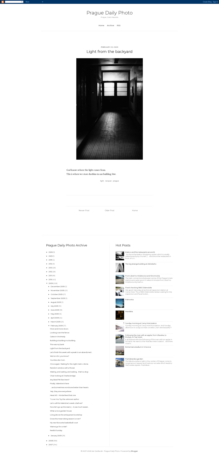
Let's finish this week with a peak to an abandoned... (71, 352)
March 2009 (56, 322)
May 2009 (55, 314)
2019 (51, 260)
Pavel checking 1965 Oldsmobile (138, 288)
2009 (51, 283)
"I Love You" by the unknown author (64, 399)
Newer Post (84, 210)
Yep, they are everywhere (60, 391)
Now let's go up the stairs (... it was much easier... (69, 407)
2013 (51, 268)
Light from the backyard (60, 348)
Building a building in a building (62, 340)
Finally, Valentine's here (59, 383)
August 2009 (56, 302)
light (102, 181)
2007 (51, 445)
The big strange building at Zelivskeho (140, 264)
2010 (51, 279)
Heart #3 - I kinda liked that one (63, 395)
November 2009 (58, 290)
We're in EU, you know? (59, 356)
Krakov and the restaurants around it (140, 252)
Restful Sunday (56, 430)
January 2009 (56, 436)
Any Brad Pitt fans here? (59, 380)
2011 (50, 276)
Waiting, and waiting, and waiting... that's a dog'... (69, 372)
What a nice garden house (61, 411)
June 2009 (55, 310)
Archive (110, 25)
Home (101, 25)
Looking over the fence (59, 333)
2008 (51, 441)
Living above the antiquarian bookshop (66, 415)
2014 (51, 264)
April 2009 (55, 318)
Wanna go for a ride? (58, 427)
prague (116, 181)
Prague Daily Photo (109, 13)
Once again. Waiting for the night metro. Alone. (69, 364)
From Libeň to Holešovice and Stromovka (142, 276)
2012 (50, 272)
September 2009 (58, 298)
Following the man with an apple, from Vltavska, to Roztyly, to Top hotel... (145, 336)
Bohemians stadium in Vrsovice (138, 347)
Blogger (134, 451)
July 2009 (55, 306)
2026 (51, 252)
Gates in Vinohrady (57, 337)
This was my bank (57, 344)
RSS (118, 25)
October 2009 (57, 294)
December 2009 (58, 286)
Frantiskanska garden (134, 359)
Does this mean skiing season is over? (65, 419)
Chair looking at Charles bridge (63, 376)
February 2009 (57, 326)
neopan (108, 181)
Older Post (109, 210)
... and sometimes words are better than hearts (69, 387)
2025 (51, 256)
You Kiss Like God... (58, 360)
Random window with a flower (62, 368)
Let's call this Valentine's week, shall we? (66, 403)
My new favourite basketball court (64, 423)
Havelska (129, 311)
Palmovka (129, 300)
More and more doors (59, 329)
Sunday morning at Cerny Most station (141, 323)
